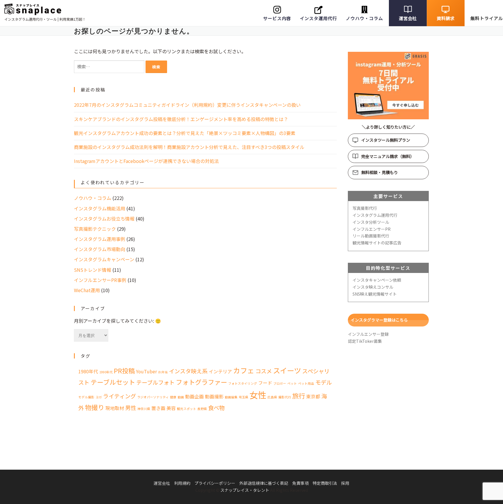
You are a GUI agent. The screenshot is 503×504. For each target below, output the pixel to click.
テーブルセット (113, 381)
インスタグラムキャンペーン (104, 259)
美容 (171, 408)
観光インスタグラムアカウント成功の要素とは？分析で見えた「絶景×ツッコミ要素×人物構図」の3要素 (184, 132)
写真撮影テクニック (95, 228)
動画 (181, 397)
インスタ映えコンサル (373, 287)
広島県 (272, 397)
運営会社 (408, 18)
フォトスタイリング (242, 383)
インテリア (220, 371)
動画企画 (194, 396)
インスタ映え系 (188, 371)
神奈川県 (143, 409)
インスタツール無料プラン (385, 140)
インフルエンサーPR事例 (100, 279)
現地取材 (114, 408)
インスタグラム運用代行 (375, 215)
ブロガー (279, 383)
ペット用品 (306, 383)
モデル (323, 382)
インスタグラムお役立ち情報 (104, 218)
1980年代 (88, 371)
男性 (130, 408)
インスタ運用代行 (318, 18)
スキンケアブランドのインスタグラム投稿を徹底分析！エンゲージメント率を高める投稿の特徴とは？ (181, 119)
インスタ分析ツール (371, 222)
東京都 (313, 396)
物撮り (94, 407)
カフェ (243, 370)
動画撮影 (214, 396)
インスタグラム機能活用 (99, 208)
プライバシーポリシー (214, 483)
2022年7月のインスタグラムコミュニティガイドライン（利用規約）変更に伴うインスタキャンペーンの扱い (187, 104)
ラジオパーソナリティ (153, 397)
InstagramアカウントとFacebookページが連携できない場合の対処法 (146, 160)
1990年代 (106, 372)
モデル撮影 (86, 397)
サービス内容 (277, 18)
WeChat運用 (87, 290)
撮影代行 (284, 397)
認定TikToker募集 (365, 341)
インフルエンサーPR (372, 229)
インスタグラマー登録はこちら (379, 320)
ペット (292, 383)
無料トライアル (486, 18)
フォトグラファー (201, 381)
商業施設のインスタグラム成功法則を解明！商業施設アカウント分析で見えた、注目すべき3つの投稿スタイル (189, 146)
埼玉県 (243, 397)
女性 (257, 394)
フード (265, 382)
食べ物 (216, 408)
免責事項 (300, 483)
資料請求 (445, 18)
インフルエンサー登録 (368, 334)
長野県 (202, 409)
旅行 (298, 395)
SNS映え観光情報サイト (375, 294)
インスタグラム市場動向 (99, 249)
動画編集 (231, 397)
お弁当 (163, 372)
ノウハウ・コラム (364, 18)
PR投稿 (124, 370)
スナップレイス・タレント (244, 490)
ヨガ (98, 397)
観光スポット (186, 409)
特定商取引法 (325, 483)
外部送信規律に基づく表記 (263, 483)
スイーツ (287, 370)
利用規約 (182, 483)
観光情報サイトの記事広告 (377, 243)
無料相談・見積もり (379, 172)
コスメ (263, 371)
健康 (173, 397)
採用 (345, 483)
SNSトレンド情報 (92, 269)
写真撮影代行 (365, 208)
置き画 (158, 408)
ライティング (119, 396)
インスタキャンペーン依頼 (377, 280)
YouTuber (146, 371)
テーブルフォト (155, 382)
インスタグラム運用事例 (99, 238)
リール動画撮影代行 (371, 236)
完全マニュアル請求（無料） (387, 156)
